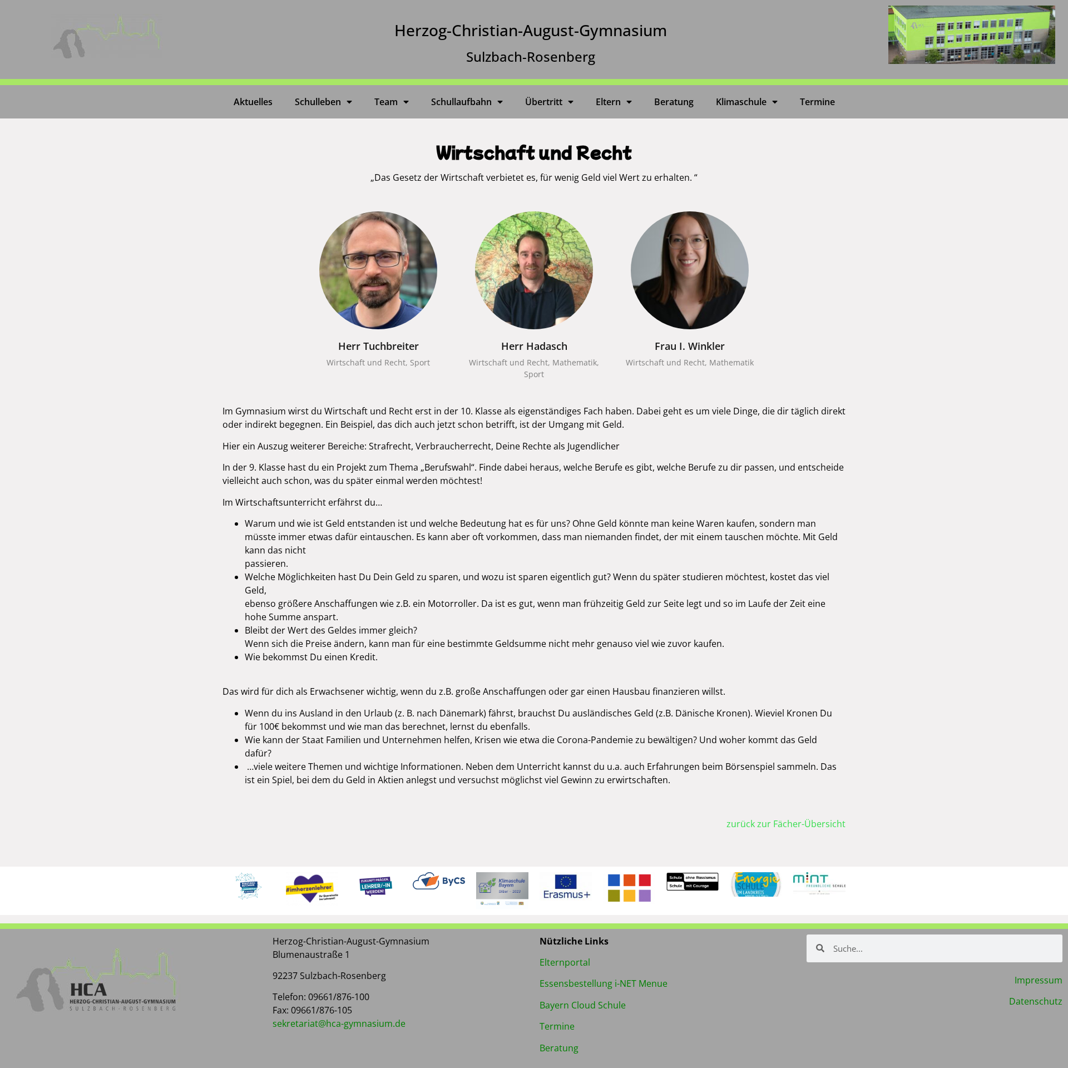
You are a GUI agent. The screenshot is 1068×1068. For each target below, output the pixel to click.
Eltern (608, 102)
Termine (817, 102)
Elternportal (565, 962)
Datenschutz (1035, 1001)
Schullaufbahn (461, 102)
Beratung (674, 102)
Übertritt (543, 102)
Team (386, 102)
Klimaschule (741, 102)
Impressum (1038, 980)
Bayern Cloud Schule (583, 1005)
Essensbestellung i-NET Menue (604, 983)
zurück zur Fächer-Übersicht (786, 824)
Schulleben (318, 102)
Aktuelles (253, 102)
